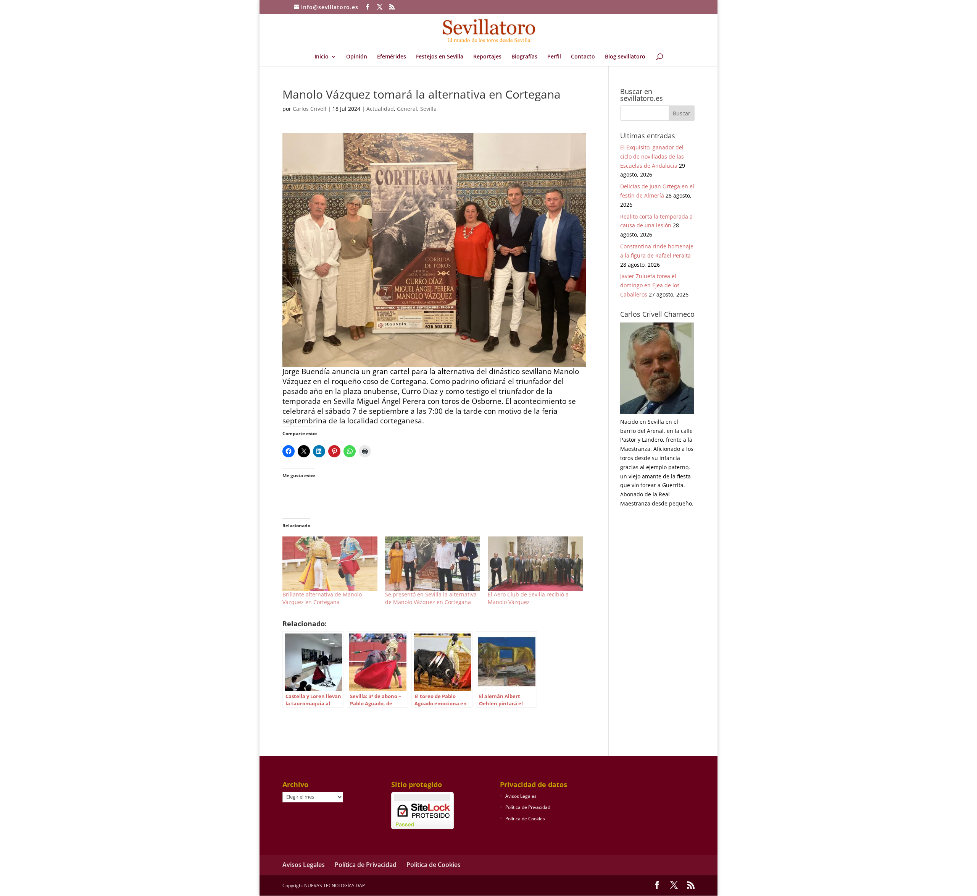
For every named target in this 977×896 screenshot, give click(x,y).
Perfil (554, 57)
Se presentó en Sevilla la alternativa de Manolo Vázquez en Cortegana (431, 598)
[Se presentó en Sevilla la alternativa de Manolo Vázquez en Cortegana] (432, 563)
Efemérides (391, 57)
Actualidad (380, 108)
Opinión (356, 57)
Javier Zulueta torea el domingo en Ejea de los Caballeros (650, 285)
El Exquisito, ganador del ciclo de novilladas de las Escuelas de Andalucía (652, 156)
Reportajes (487, 57)
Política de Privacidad (527, 807)
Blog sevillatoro (625, 57)
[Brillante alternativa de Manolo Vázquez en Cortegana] (329, 563)
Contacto (583, 57)
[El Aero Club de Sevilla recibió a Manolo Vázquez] (535, 563)
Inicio (321, 57)
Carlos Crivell (309, 108)
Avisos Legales (521, 796)
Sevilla (428, 108)
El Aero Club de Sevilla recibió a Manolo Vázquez (528, 598)
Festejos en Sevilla (439, 57)
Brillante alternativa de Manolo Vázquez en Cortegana (322, 598)
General (407, 108)
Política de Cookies (525, 818)
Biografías (524, 57)
